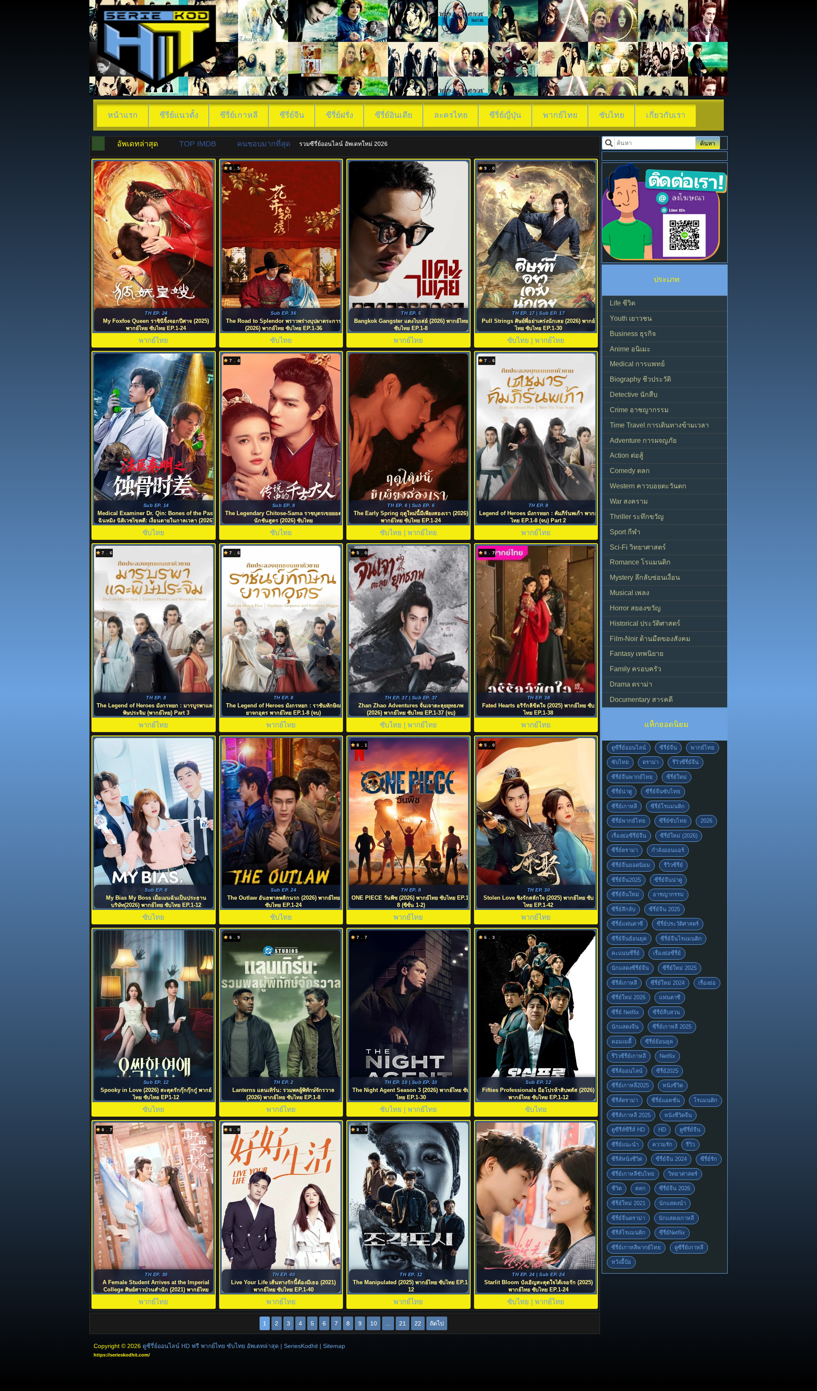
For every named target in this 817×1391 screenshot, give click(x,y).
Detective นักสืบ (633, 394)
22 (417, 1323)
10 (373, 1323)
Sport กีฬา (625, 532)
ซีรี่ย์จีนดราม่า (628, 1218)
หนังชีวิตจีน (678, 1115)
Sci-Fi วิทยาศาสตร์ (638, 547)
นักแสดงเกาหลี (676, 1218)
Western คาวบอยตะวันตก (648, 486)
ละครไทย (451, 115)
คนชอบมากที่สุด (264, 144)
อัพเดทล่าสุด (137, 144)
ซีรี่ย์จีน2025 (626, 880)
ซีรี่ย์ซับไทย (673, 821)
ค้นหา (707, 143)
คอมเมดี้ (621, 1041)
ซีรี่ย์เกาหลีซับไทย (632, 1174)
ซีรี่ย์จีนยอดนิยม (630, 865)
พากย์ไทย (560, 115)
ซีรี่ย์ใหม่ (676, 777)
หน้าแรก (123, 115)
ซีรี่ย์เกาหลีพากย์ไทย (636, 1247)
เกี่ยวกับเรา (666, 115)
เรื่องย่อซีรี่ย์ (667, 953)
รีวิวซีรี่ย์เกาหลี (628, 1056)
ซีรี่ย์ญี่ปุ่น (505, 115)
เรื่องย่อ (707, 983)
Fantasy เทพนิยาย (636, 653)
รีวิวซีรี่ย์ (673, 865)
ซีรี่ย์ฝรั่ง (339, 115)
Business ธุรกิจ (633, 333)
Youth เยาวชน (631, 318)
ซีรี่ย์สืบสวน (666, 1012)
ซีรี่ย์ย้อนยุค (659, 1041)
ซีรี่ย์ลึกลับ (623, 909)
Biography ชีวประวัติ (640, 379)
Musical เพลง (629, 592)
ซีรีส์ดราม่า (624, 1100)
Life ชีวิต (622, 303)
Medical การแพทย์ (637, 364)
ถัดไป (437, 1323)
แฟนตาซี (669, 997)
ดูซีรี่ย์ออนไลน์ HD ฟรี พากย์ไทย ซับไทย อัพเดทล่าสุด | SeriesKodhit (230, 1346)
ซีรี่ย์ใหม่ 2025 (680, 968)
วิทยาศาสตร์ (682, 1174)
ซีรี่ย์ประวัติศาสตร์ (678, 924)
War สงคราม (629, 501)
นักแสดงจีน (625, 1026)
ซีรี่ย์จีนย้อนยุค (629, 938)
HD (662, 1129)
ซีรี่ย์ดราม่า (624, 850)
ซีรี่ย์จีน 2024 (671, 1159)
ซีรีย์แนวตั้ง (179, 115)
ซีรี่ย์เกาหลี (239, 115)
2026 (706, 821)
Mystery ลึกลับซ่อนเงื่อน (645, 577)
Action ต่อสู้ (626, 455)
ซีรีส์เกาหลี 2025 (631, 1115)
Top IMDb (197, 144)
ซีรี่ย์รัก (708, 1159)
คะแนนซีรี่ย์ (625, 953)
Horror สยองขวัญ (635, 608)
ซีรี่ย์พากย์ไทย (628, 821)
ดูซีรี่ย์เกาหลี (688, 1247)
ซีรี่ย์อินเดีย (393, 115)
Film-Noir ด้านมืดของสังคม (650, 638)
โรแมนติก (705, 1100)
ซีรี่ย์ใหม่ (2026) (678, 835)
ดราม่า (651, 762)
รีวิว (690, 1144)
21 (402, 1323)
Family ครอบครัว (635, 669)
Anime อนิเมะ (630, 349)
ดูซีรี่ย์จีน (690, 1129)
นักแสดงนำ (672, 1203)
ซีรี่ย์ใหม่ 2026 (628, 997)
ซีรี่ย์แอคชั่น (665, 1100)
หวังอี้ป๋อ (621, 1262)
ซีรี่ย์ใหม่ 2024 (668, 983)
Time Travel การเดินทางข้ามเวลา (659, 425)
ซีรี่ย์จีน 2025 (664, 909)
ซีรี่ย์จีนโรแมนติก (681, 938)
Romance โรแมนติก (640, 562)
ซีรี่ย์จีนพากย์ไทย (632, 777)
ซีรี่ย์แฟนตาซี (627, 924)
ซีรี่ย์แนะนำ (625, 1144)
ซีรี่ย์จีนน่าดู (668, 880)
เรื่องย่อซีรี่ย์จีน (628, 835)
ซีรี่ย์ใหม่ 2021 (628, 1203)
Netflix (667, 1056)
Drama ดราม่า (631, 684)
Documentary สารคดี (641, 699)
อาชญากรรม (668, 894)
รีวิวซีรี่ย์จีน (685, 762)
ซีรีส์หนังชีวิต (626, 1159)
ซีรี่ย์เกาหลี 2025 (671, 1026)
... (388, 1323)
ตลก (640, 1188)
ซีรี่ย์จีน (292, 115)
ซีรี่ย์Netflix (672, 1232)
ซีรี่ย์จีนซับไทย (663, 791)
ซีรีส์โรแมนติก (628, 1232)
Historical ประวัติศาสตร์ (645, 623)
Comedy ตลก (630, 470)
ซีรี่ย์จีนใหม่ (625, 894)
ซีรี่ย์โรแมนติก (668, 806)
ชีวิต (616, 1188)
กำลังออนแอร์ (667, 850)
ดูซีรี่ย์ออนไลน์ (628, 747)
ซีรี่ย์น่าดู (621, 791)
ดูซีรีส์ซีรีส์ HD (628, 1129)
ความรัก (662, 1144)
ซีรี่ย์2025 (667, 1071)
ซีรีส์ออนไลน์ (627, 1071)
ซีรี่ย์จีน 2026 (674, 1188)
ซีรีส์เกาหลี (624, 983)
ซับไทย (611, 115)
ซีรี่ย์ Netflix (625, 1012)
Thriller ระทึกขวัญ (637, 516)
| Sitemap (332, 1346)
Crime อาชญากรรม (639, 409)
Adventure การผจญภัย (643, 440)
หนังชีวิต (673, 1085)
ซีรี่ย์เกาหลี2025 (630, 1085)
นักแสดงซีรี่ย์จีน (630, 968)
